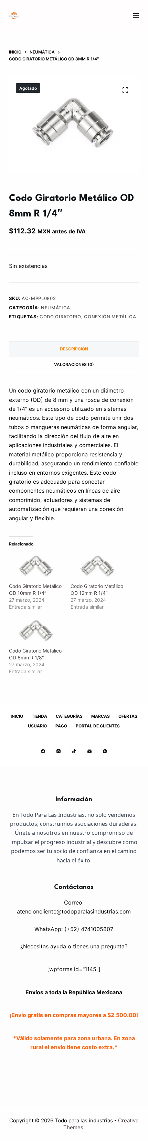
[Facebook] (43, 751)
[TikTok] (74, 751)
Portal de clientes (98, 725)
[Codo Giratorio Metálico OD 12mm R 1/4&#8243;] (98, 567)
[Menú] (136, 15)
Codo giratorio (60, 316)
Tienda (39, 716)
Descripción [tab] (74, 348)
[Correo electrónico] (89, 751)
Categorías (69, 716)
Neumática (55, 307)
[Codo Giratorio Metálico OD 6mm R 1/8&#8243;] (36, 631)
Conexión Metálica (110, 316)
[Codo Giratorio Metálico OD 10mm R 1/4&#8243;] (36, 567)
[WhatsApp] (105, 751)
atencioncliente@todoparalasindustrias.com (74, 911)
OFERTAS (127, 716)
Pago (61, 725)
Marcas (100, 716)
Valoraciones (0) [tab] (74, 364)
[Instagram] (58, 751)
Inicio (17, 716)
